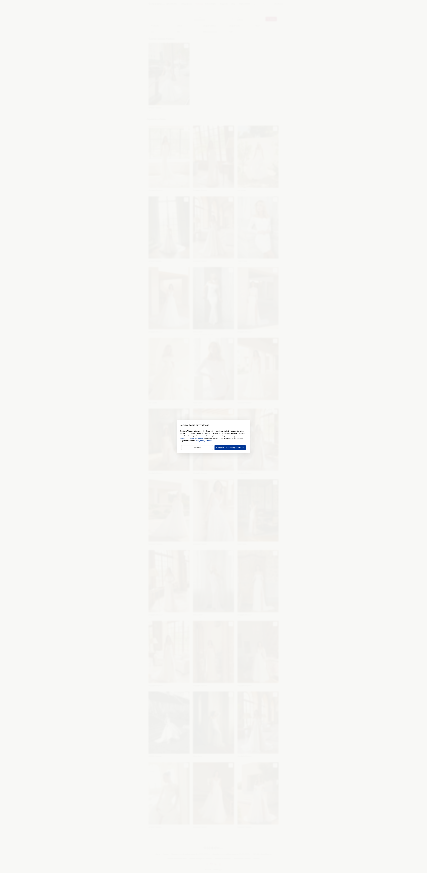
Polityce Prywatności (204, 441)
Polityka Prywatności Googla (191, 438)
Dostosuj (197, 447)
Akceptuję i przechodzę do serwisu (230, 447)
